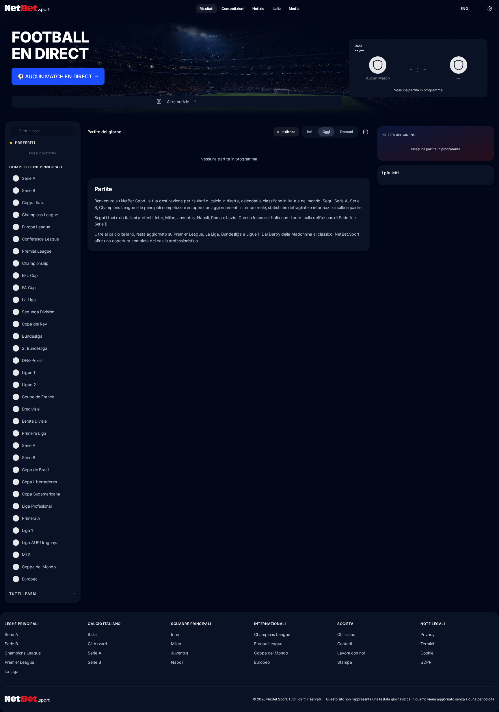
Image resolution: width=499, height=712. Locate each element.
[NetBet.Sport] (27, 8)
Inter (175, 634)
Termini (427, 643)
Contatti (344, 643)
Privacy (427, 634)
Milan (176, 643)
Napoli (177, 662)
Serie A (11, 634)
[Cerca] (477, 8)
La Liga (11, 671)
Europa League (268, 643)
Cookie (426, 652)
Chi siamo (346, 634)
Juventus (179, 652)
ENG (464, 8)
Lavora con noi (351, 652)
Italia (92, 634)
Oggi (326, 132)
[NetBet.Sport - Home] (27, 699)
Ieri (309, 132)
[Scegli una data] (365, 131)
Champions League (23, 652)
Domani (346, 132)
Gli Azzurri (97, 643)
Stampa (344, 662)
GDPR (425, 662)
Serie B (11, 643)
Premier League (19, 662)
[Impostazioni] (489, 8)
